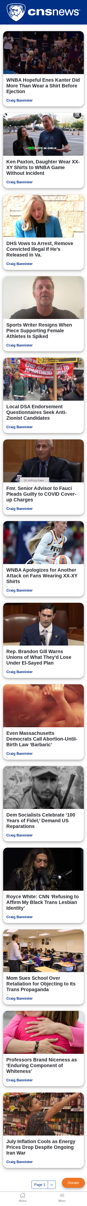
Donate (73, 1183)
